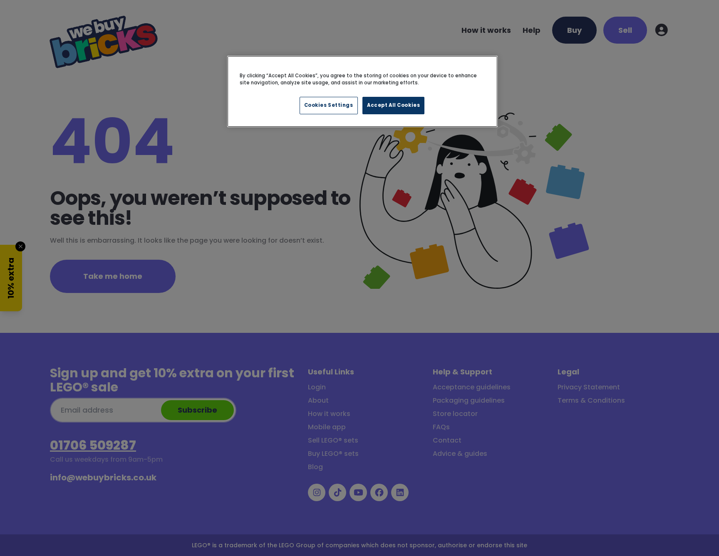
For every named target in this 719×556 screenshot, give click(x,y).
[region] (362, 91)
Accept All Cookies (393, 105)
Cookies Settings (328, 105)
